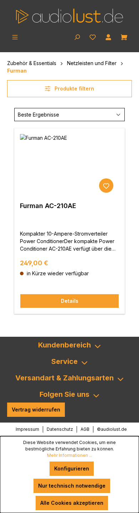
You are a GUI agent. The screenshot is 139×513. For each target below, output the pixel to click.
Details (69, 301)
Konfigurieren (71, 468)
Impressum (27, 429)
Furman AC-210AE (48, 205)
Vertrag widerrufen (36, 409)
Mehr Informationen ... (69, 455)
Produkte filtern (73, 88)
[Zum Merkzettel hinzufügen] (106, 185)
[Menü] (15, 36)
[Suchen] (77, 36)
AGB (85, 429)
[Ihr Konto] (108, 36)
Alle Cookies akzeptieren (71, 503)
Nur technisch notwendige (71, 486)
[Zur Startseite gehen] (69, 16)
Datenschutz (60, 429)
